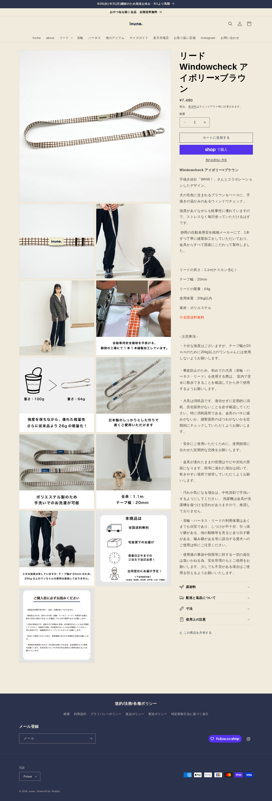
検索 (67, 714)
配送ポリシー (158, 714)
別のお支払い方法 (216, 159)
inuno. (32, 791)
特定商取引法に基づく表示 (189, 714)
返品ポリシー (135, 714)
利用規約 (80, 714)
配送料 (192, 106)
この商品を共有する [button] (198, 632)
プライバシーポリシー (106, 714)
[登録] (90, 738)
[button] (66, 37)
